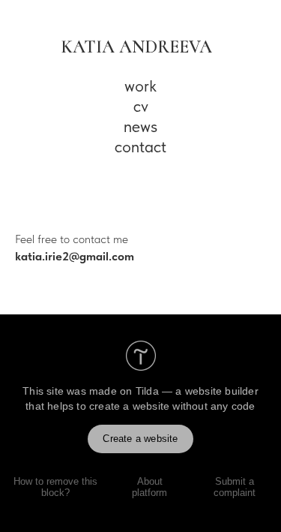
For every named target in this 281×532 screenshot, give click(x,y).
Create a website (140, 438)
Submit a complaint (235, 487)
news (140, 126)
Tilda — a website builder (197, 391)
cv (140, 106)
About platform (149, 487)
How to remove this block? (55, 487)
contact (140, 146)
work (140, 85)
